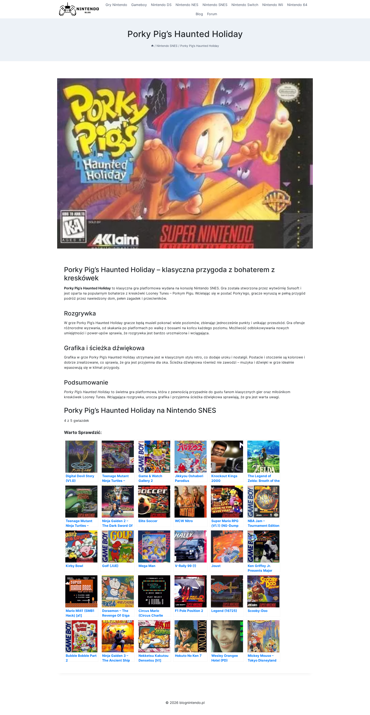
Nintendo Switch (244, 5)
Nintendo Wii (272, 5)
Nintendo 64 (297, 5)
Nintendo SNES (215, 5)
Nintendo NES (187, 5)
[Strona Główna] (152, 45)
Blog (199, 14)
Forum (212, 14)
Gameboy (139, 5)
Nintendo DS (161, 5)
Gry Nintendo (116, 5)
